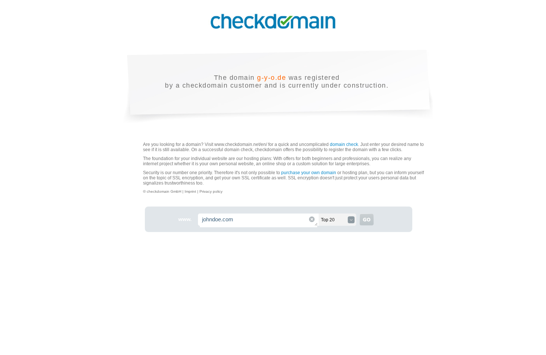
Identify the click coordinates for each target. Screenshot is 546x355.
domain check (344, 144)
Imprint (191, 191)
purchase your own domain (308, 172)
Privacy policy (210, 191)
